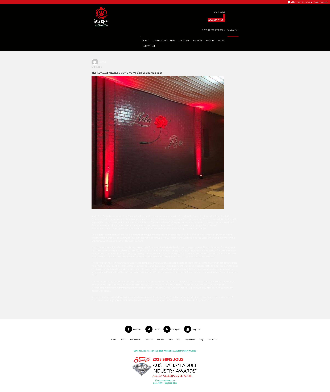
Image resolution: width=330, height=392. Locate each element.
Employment (148, 46)
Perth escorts (98, 300)
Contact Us (232, 30)
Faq (178, 339)
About (123, 339)
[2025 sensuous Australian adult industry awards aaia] (165, 367)
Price (170, 339)
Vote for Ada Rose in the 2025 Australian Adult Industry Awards (165, 351)
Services (210, 40)
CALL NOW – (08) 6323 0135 (165, 383)
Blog (201, 339)
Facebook (137, 329)
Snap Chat (196, 329)
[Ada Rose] (101, 16)
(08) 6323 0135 (215, 20)
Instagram (176, 329)
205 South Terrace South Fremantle (309, 2)
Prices (221, 40)
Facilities (197, 40)
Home (145, 40)
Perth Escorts (135, 339)
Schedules (184, 40)
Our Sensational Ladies (163, 40)
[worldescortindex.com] (165, 380)
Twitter (156, 329)
